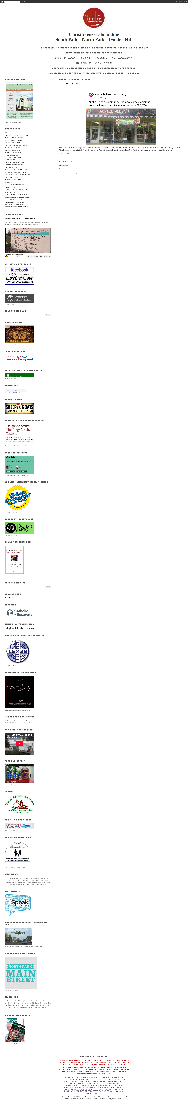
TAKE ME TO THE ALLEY (13, 157)
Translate (19, 393)
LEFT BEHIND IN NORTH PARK (14, 199)
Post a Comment (63, 165)
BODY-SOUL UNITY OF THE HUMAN (16, 207)
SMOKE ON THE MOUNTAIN (14, 165)
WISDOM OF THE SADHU (13, 180)
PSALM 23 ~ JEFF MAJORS (13, 152)
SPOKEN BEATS (10, 160)
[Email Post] (68, 153)
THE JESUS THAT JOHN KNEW (14, 202)
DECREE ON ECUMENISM (13, 150)
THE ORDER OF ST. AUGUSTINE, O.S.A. (17, 135)
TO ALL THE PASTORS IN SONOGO (16, 145)
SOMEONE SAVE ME (11, 155)
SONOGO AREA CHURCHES (13, 140)
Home (121, 169)
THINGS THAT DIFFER (12, 167)
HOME (7, 133)
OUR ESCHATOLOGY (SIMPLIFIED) (16, 195)
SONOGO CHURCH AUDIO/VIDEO (15, 143)
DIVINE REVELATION (11, 192)
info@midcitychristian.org (19, 628)
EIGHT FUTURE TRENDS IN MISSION (16, 172)
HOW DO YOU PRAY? (11, 182)
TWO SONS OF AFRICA (12, 177)
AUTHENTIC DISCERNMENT (14, 204)
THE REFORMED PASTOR (13, 187)
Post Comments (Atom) (73, 173)
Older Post (180, 169)
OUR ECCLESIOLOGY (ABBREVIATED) (17, 197)
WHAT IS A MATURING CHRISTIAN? (16, 170)
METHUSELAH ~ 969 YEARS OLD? (16, 190)
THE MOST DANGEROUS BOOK (15, 162)
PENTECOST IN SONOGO (12, 147)
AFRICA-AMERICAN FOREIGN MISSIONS (18, 175)
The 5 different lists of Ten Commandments (20, 218)
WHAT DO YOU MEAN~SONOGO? (15, 138)
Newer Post (62, 169)
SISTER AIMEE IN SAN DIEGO (14, 185)
